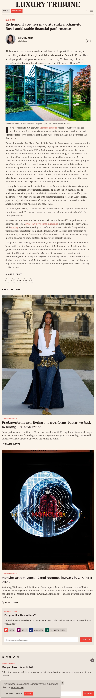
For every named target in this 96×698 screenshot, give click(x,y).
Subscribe (16, 11)
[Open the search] (87, 11)
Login (5, 11)
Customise (8, 693)
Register (88, 694)
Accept (28, 693)
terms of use (17, 687)
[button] (48, 349)
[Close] (92, 660)
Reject (19, 693)
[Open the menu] (92, 11)
